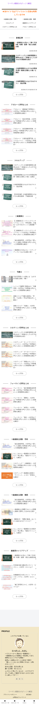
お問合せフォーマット (19, 697)
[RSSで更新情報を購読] (22, 679)
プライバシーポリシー (10, 694)
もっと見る (19, 94)
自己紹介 (29, 694)
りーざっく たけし (19, 651)
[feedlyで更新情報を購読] (19, 679)
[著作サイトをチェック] (17, 679)
